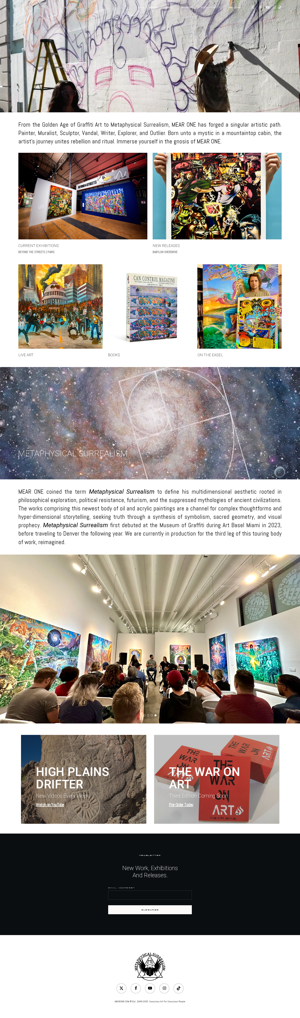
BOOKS (114, 355)
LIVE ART (25, 355)
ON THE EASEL (210, 355)
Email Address (121, 888)
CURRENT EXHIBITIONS (38, 245)
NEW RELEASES (166, 245)
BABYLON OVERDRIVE (165, 252)
